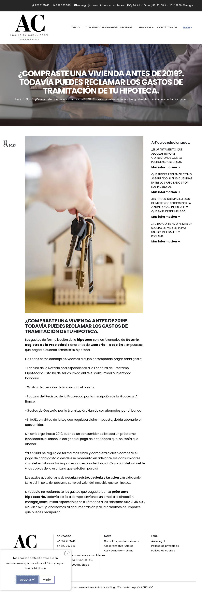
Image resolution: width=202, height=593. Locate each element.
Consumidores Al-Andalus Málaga (109, 27)
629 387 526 (68, 546)
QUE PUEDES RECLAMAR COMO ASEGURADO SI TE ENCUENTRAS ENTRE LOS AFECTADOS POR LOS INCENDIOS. (171, 183)
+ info (47, 580)
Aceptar (26, 580)
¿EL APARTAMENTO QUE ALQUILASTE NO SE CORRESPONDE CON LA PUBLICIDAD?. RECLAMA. (166, 158)
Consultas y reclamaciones (121, 541)
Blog (28, 99)
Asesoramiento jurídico (119, 546)
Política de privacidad (165, 546)
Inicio (75, 27)
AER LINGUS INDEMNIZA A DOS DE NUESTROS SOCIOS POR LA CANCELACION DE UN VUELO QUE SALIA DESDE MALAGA (171, 208)
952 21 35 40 (68, 541)
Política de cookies (163, 550)
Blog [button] (186, 27)
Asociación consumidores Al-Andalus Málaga (90, 587)
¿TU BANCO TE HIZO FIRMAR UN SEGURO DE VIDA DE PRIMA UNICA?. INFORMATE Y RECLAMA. (171, 232)
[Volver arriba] (195, 588)
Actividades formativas (118, 550)
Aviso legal (158, 541)
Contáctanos (167, 27)
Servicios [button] (144, 27)
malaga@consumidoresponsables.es (53, 502)
